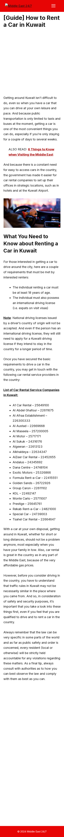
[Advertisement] (32, 62)
